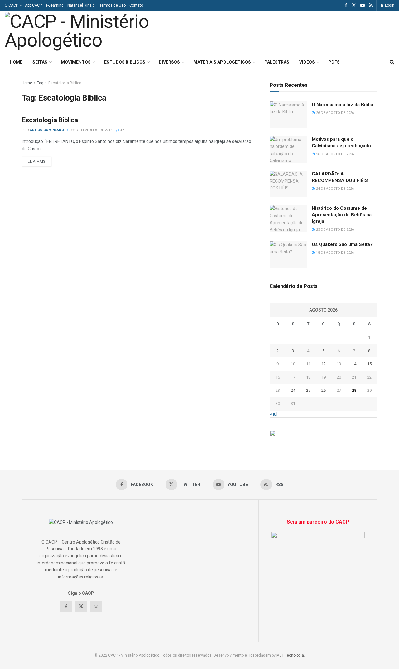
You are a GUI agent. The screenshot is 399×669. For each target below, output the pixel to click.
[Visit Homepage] (91, 32)
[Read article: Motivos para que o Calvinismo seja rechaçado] (288, 149)
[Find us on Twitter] (354, 5)
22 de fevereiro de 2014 (91, 130)
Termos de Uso (112, 5)
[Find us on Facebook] (346, 5)
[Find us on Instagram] (96, 606)
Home (16, 62)
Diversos (169, 62)
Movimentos (76, 62)
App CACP (33, 5)
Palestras (276, 62)
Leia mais (39, 161)
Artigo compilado (47, 130)
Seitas (39, 62)
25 (308, 390)
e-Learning (55, 5)
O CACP (11, 5)
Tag (40, 83)
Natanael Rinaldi (81, 5)
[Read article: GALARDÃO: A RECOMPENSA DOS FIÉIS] (288, 184)
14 (354, 364)
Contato (136, 5)
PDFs (334, 62)
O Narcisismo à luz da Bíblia (342, 104)
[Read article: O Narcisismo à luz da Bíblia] (288, 114)
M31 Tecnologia (290, 655)
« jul (273, 413)
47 (121, 130)
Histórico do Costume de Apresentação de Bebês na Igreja (342, 214)
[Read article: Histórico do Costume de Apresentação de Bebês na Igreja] (288, 218)
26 (323, 390)
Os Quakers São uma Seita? (342, 244)
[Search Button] (392, 62)
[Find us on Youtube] (362, 5)
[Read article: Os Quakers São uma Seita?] (288, 254)
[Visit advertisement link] (323, 437)
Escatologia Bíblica (64, 83)
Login (389, 5)
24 (293, 390)
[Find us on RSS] (371, 5)
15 (369, 364)
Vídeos (307, 62)
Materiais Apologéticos (222, 62)
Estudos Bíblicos (124, 62)
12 (323, 364)
